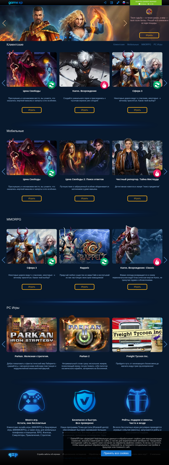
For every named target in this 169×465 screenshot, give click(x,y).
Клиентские (119, 45)
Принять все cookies (116, 453)
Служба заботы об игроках (48, 454)
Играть (149, 35)
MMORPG (146, 45)
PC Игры (158, 45)
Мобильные (133, 45)
